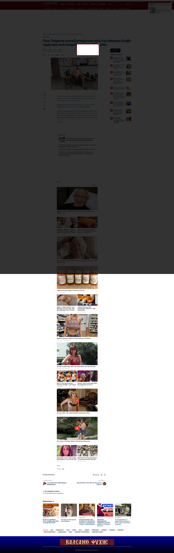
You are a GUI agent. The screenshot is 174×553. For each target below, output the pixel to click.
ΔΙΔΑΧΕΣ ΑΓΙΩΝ (62, 532)
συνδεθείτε (61, 493)
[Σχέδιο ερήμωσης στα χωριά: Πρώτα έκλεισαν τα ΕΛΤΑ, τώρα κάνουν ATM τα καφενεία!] (123, 510)
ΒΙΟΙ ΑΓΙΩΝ (120, 530)
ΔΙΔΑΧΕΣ (87, 530)
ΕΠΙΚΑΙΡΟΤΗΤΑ (46, 517)
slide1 (68, 530)
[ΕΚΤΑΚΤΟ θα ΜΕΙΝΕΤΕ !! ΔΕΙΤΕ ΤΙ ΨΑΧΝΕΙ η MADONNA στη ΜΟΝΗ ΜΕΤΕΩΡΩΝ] (51, 510)
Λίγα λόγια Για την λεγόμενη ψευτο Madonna (68, 520)
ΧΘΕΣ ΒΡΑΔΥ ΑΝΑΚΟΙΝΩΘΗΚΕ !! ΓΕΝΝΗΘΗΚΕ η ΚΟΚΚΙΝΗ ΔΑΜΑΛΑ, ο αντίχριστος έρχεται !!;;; (103, 522)
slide (63, 469)
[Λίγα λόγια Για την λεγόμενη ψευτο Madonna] (69, 510)
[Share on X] (101, 474)
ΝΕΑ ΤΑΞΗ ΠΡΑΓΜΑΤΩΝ (49, 532)
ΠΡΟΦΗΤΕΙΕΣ (95, 530)
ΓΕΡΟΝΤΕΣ (112, 530)
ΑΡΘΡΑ (74, 530)
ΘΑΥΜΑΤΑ (104, 530)
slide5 (70, 532)
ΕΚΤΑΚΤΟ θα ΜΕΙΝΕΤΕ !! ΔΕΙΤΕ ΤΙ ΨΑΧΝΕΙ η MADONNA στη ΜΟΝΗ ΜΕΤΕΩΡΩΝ (51, 521)
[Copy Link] (104, 474)
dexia (80, 530)
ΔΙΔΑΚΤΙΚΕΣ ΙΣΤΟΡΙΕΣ (97, 532)
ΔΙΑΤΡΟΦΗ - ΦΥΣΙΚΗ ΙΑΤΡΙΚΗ (82, 532)
